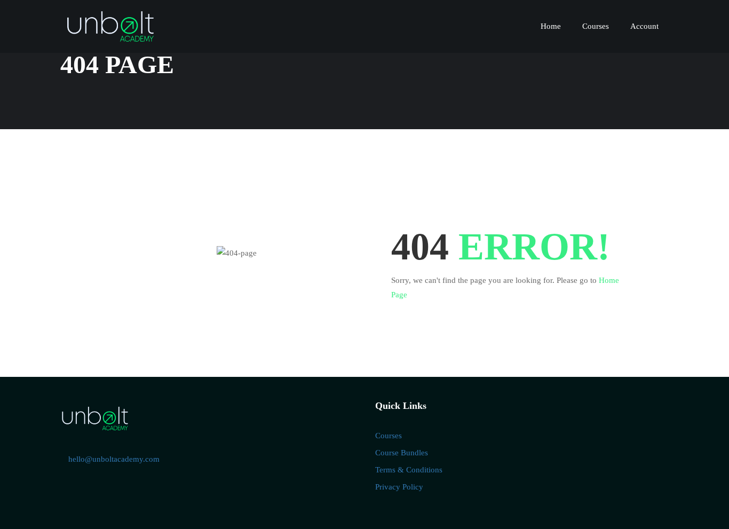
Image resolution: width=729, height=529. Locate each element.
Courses (595, 26)
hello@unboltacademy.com (114, 459)
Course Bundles (401, 452)
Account (644, 26)
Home (551, 26)
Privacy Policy (399, 487)
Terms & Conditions (408, 469)
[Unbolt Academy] (95, 418)
